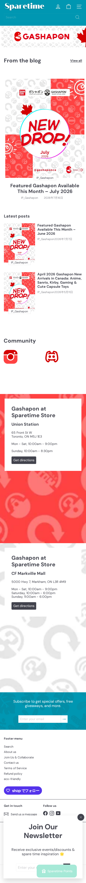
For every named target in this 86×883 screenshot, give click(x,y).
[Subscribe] (64, 719)
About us (10, 752)
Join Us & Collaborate (19, 757)
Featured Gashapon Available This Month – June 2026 (56, 229)
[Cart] (68, 6)
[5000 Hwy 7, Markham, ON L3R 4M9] (43, 617)
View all (76, 61)
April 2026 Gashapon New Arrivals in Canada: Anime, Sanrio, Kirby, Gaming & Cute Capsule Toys (59, 280)
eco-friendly (12, 779)
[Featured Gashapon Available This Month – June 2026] (19, 242)
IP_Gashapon (29, 197)
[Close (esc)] (81, 817)
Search (8, 747)
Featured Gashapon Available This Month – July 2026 (44, 188)
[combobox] (43, 17)
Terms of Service (15, 768)
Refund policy (13, 774)
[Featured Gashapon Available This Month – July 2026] (44, 128)
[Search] (77, 17)
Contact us (11, 763)
